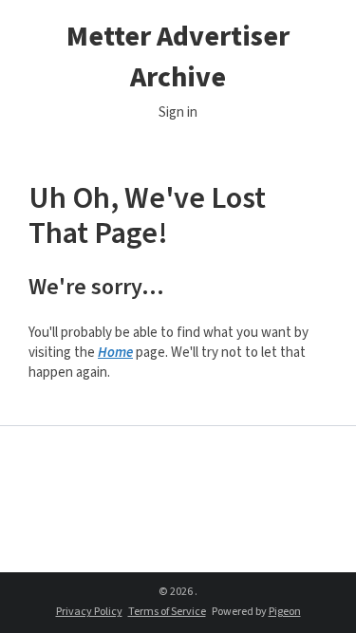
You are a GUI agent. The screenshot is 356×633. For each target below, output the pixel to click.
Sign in (178, 112)
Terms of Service (167, 612)
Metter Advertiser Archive (178, 57)
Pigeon (285, 612)
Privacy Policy (89, 612)
